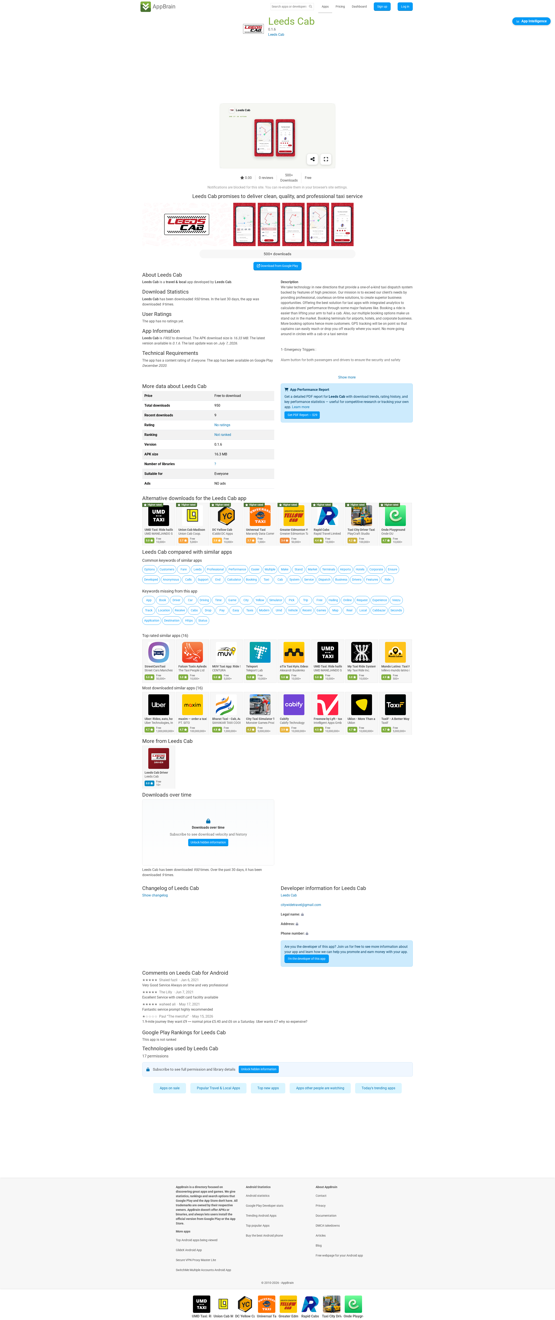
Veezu (396, 600)
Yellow (260, 600)
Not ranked (222, 435)
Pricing (340, 6)
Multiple (270, 569)
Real (349, 610)
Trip (305, 600)
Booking (251, 579)
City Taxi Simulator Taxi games (260, 719)
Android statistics (257, 1195)
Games (321, 610)
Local (363, 610)
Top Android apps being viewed (196, 1240)
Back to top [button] (544, 1280)
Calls (188, 579)
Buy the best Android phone (264, 1235)
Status (202, 620)
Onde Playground (393, 529)
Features (372, 579)
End (217, 579)
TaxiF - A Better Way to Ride (395, 719)
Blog (319, 1245)
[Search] (310, 6)
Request (362, 600)
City (246, 600)
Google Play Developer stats (264, 1205)
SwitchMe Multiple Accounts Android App (203, 1270)
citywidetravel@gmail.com (301, 905)
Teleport (252, 666)
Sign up (382, 6)
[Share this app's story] (312, 159)
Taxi (266, 579)
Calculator (234, 579)
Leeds (198, 569)
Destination (172, 620)
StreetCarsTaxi (155, 666)
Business (341, 579)
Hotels (360, 569)
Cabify (284, 719)
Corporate (376, 569)
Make (284, 569)
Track (148, 610)
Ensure (392, 569)
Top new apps (268, 1088)
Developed (151, 579)
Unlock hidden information (208, 842)
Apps (325, 6)
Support (203, 579)
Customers (167, 569)
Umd (279, 610)
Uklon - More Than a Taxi (362, 719)
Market (312, 569)
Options (149, 569)
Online (347, 600)
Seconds (396, 610)
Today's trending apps (378, 1088)
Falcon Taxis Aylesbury (192, 666)
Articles (321, 1235)
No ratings (222, 425)
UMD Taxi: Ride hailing (159, 529)
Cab (280, 579)
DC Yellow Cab (222, 529)
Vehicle (293, 610)
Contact (321, 1195)
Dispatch (324, 579)
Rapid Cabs (321, 529)
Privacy (321, 1205)
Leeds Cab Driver (156, 772)
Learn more (300, 407)
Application (151, 620)
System (294, 579)
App (149, 600)
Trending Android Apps (261, 1215)
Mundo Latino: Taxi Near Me (395, 666)
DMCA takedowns (328, 1225)
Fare (184, 569)
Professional (215, 569)
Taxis (249, 610)
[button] (347, 914)
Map (335, 610)
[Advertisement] (272, 73)
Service (309, 579)
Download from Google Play (279, 266)
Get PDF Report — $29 (302, 415)
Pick (291, 600)
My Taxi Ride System (362, 666)
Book (162, 600)
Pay (222, 610)
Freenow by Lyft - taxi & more (328, 719)
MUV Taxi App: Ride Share (226, 666)
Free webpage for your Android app (339, 1255)
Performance (237, 569)
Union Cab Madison (191, 529)
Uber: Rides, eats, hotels (159, 719)
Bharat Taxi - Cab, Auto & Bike (226, 719)
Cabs (194, 610)
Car (190, 600)
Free (319, 600)
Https (189, 620)
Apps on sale (170, 1088)
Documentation (326, 1215)
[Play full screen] (325, 159)
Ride (387, 579)
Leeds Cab (180, 741)
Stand (299, 569)
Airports (345, 569)
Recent (307, 610)
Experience (379, 600)
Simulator (275, 600)
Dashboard (359, 6)
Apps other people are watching (320, 1088)
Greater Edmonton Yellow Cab (294, 529)
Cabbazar (379, 610)
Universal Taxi (256, 529)
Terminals (328, 569)
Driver (176, 600)
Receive (180, 610)
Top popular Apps (257, 1225)
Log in (405, 6)
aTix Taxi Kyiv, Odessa (294, 666)
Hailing (333, 600)
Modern (264, 610)
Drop (208, 610)
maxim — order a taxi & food (192, 719)
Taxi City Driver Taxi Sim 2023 (362, 529)
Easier (255, 569)
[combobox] (289, 6)
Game (232, 600)
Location (164, 610)
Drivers (356, 579)
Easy (236, 610)
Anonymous (171, 579)
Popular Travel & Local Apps (218, 1088)
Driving (204, 600)
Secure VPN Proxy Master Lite (196, 1260)
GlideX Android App (189, 1250)
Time (218, 600)
